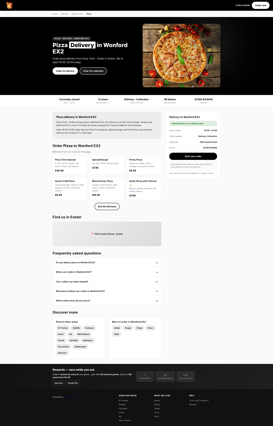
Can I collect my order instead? (72, 281)
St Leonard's (63, 346)
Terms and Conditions (199, 400)
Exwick (61, 340)
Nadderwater (80, 346)
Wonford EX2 (77, 14)
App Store (58, 383)
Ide (70, 334)
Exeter (61, 334)
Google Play (73, 383)
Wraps (139, 328)
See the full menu (107, 206)
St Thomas (63, 328)
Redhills (76, 328)
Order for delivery (65, 71)
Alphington (88, 340)
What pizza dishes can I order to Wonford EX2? (80, 291)
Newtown (62, 353)
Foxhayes (89, 328)
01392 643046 (243, 5)
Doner (150, 328)
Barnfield (74, 340)
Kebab (117, 328)
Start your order (193, 156)
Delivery (64, 14)
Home (55, 14)
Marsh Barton (83, 334)
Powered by (58, 397)
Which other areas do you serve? (73, 300)
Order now (260, 5)
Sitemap (192, 404)
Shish (116, 334)
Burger (128, 328)
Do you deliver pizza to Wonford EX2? (75, 262)
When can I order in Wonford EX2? (73, 272)
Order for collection (93, 71)
